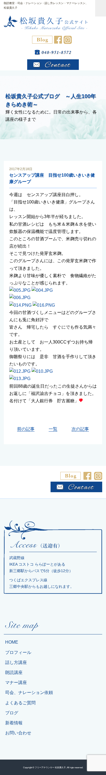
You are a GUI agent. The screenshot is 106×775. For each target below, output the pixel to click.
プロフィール (18, 652)
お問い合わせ (18, 733)
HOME (11, 642)
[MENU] (100, 8)
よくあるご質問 (20, 703)
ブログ (11, 713)
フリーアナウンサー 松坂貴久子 (50, 767)
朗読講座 (14, 672)
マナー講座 (16, 682)
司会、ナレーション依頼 (29, 692)
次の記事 (80, 429)
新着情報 (14, 723)
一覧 (53, 429)
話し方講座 (16, 662)
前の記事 (26, 429)
